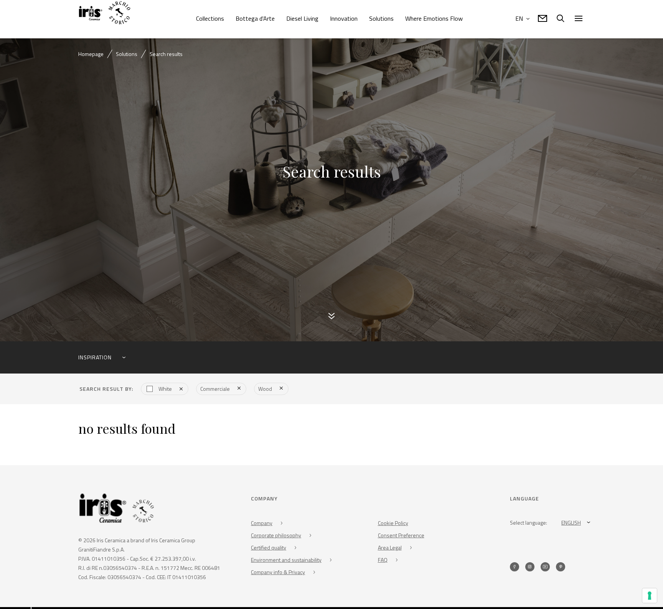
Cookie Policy (393, 524)
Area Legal (390, 549)
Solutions (381, 18)
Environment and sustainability (286, 561)
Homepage (91, 54)
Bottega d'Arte (255, 18)
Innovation (344, 18)
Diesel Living (302, 18)
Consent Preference (401, 537)
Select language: (528, 524)
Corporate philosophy (276, 537)
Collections (210, 18)
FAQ (383, 561)
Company (261, 524)
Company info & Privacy (278, 573)
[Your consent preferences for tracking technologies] (649, 595)
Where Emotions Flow (434, 18)
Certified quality (268, 549)
